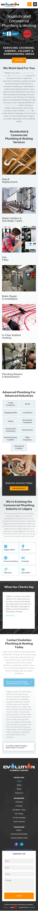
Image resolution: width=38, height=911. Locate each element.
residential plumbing (18, 75)
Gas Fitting (19, 814)
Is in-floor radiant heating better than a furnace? (16, 747)
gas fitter (27, 110)
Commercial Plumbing (19, 834)
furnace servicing (11, 105)
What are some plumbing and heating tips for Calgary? (18, 682)
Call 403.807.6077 (19, 488)
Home (19, 781)
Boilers (19, 830)
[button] (35, 4)
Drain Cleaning (19, 822)
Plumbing (19, 802)
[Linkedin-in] (22, 844)
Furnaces (19, 806)
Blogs (19, 789)
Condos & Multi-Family (19, 838)
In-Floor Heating (19, 818)
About (19, 785)
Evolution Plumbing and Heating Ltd (19, 849)
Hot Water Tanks (19, 810)
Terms (5, 907)
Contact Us (19, 793)
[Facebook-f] (16, 844)
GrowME (31, 907)
